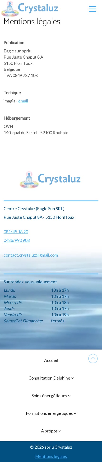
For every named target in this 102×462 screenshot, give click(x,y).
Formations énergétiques (50, 413)
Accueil (51, 360)
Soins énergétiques (50, 395)
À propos (49, 430)
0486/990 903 (17, 240)
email (23, 100)
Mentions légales (51, 456)
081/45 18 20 (16, 231)
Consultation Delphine (49, 378)
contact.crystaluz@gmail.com (31, 255)
